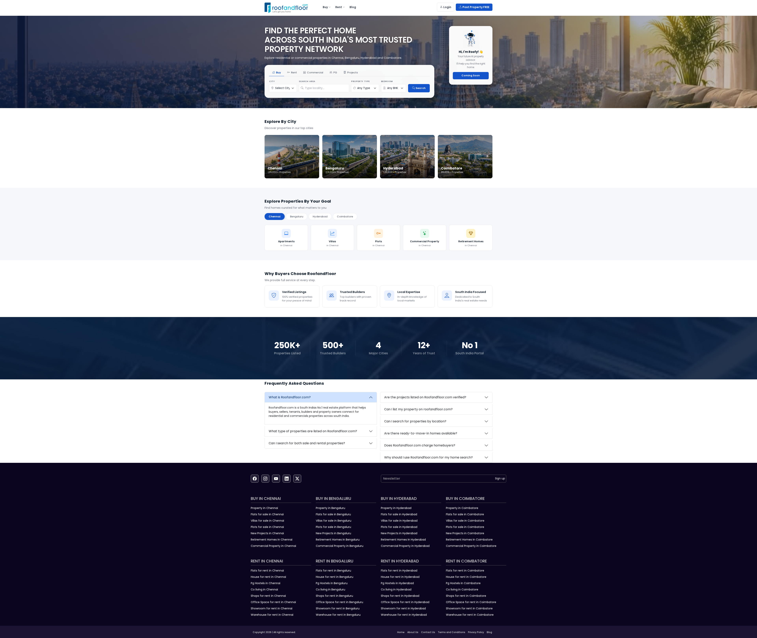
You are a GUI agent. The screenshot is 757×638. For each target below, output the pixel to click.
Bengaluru (296, 216)
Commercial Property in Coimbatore (471, 546)
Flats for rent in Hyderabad (399, 571)
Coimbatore (345, 216)
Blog (489, 632)
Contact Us (428, 632)
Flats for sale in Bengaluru (333, 514)
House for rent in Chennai (268, 577)
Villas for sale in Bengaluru (333, 521)
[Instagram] (265, 479)
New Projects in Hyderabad (399, 533)
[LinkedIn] (287, 479)
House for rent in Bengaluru (334, 577)
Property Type (360, 81)
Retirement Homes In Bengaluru (338, 540)
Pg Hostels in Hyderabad (397, 583)
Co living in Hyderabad (396, 589)
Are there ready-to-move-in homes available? (420, 433)
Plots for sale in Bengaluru (333, 527)
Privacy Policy (476, 632)
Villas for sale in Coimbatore (465, 521)
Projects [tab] (352, 72)
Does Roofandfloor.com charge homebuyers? (419, 445)
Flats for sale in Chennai (267, 514)
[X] (297, 479)
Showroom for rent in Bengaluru (338, 608)
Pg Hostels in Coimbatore (463, 583)
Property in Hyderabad (396, 508)
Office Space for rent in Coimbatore (471, 602)
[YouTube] (276, 479)
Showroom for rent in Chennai (271, 608)
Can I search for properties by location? (415, 421)
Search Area (307, 81)
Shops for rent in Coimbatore (466, 596)
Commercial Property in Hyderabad (405, 546)
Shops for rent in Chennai (268, 596)
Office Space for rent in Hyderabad (405, 602)
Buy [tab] (278, 72)
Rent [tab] (294, 72)
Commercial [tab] (315, 72)
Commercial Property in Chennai (273, 546)
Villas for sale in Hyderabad (399, 521)
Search (421, 88)
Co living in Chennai (264, 589)
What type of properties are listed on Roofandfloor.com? (313, 431)
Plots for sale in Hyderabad (399, 527)
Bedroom (387, 81)
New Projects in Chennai (267, 533)
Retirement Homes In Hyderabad (403, 540)
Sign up (500, 478)
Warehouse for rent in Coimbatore (470, 615)
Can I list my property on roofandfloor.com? (418, 409)
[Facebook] (255, 479)
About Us (412, 632)
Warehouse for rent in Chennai (272, 615)
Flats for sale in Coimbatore (465, 514)
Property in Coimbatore (462, 508)
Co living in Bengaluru (330, 589)
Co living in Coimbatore (462, 589)
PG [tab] (335, 72)
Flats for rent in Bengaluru (333, 571)
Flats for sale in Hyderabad (399, 514)
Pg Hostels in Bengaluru (332, 583)
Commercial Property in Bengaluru (339, 546)
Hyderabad (320, 216)
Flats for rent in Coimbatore (465, 571)
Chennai (275, 216)
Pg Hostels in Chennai (265, 583)
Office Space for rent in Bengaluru (339, 602)
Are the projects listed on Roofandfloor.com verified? (425, 397)
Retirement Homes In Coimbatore (469, 540)
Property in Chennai (264, 508)
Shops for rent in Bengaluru (334, 596)
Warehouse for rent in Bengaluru (338, 615)
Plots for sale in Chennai (267, 527)
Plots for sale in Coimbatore (465, 527)
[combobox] (326, 88)
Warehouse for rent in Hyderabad (404, 615)
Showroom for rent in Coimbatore (469, 608)
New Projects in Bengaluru (333, 533)
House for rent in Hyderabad (400, 577)
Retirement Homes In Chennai (271, 540)
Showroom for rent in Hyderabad (403, 608)
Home (401, 632)
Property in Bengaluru (330, 508)
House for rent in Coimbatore (466, 577)
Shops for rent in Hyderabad (400, 596)
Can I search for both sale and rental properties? (307, 443)
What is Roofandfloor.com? (290, 397)
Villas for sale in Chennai (267, 521)
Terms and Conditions (451, 632)
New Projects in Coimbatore (465, 533)
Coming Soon (470, 75)
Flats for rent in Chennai (267, 571)
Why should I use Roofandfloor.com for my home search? (428, 457)
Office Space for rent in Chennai (273, 602)
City (272, 81)
